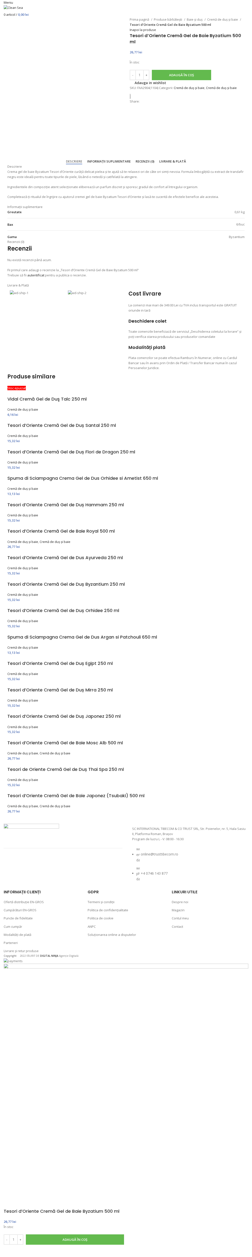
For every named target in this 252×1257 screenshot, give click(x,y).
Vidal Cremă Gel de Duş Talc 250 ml (47, 399)
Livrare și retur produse (21, 951)
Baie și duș (195, 19)
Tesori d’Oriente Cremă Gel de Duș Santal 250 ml (61, 425)
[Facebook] (12, 864)
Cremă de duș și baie (223, 19)
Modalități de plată (17, 934)
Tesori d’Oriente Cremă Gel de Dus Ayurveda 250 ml (65, 557)
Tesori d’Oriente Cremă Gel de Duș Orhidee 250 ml (63, 610)
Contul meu (180, 918)
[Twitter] (38, 864)
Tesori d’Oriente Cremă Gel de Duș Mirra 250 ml (60, 690)
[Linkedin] (64, 864)
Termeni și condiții (101, 902)
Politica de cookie (100, 918)
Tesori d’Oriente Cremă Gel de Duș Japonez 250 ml (64, 716)
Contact (177, 926)
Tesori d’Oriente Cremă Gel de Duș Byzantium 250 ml (66, 584)
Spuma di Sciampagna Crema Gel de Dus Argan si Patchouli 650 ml (82, 637)
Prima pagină (140, 19)
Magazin (178, 910)
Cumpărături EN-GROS (20, 910)
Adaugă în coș (181, 75)
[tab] (74, 161)
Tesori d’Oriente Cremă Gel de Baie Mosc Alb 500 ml (65, 743)
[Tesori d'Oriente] (132, 96)
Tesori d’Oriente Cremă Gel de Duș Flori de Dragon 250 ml (71, 452)
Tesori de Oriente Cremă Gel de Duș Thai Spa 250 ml (65, 769)
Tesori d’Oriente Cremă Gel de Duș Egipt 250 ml (60, 663)
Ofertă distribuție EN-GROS (24, 902)
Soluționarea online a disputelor (112, 934)
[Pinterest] (51, 864)
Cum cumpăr (13, 926)
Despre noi (180, 902)
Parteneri (11, 943)
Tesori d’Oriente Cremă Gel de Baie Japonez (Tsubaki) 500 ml (75, 796)
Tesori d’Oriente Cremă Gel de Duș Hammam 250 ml (65, 505)
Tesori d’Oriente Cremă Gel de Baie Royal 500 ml (61, 531)
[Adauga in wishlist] (10, 1251)
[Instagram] (25, 864)
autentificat (35, 275)
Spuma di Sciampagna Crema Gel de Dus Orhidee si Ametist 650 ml (82, 478)
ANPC (92, 926)
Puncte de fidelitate (18, 918)
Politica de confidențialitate (108, 910)
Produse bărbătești (168, 19)
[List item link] (189, 866)
